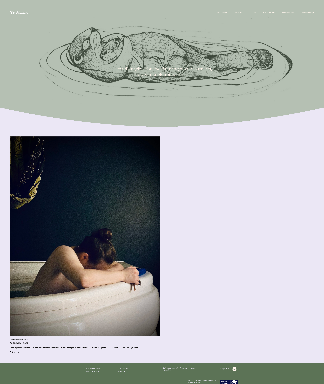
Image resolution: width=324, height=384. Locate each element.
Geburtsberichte (287, 13)
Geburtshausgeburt (18, 339)
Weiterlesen (14, 352)
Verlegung (26, 339)
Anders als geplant (19, 342)
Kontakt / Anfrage (307, 13)
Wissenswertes (269, 13)
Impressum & (93, 368)
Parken (121, 371)
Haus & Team (222, 13)
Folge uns (224, 368)
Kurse (254, 13)
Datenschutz (92, 371)
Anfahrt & (123, 368)
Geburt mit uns (239, 13)
